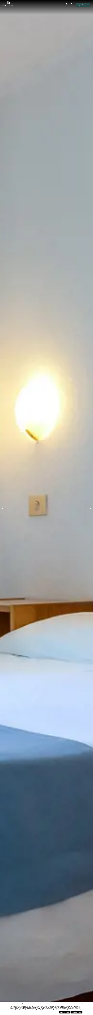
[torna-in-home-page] (8, 5)
